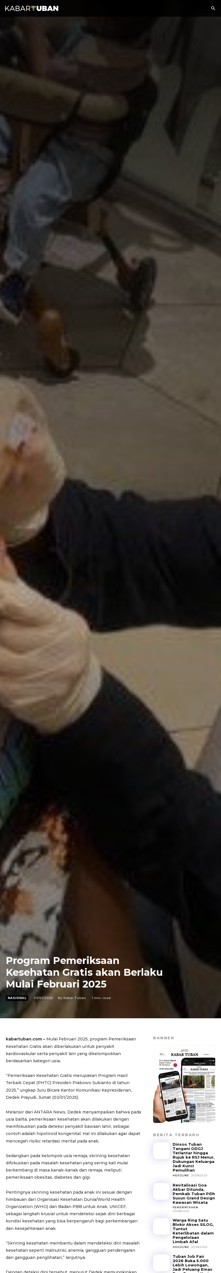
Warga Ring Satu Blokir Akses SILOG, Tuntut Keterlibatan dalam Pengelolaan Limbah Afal (193, 1231)
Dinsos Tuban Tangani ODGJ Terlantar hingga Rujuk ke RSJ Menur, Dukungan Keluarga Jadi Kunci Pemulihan (194, 1157)
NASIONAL (17, 998)
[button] (213, 8)
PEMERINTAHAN (185, 1207)
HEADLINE (181, 1175)
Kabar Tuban (74, 998)
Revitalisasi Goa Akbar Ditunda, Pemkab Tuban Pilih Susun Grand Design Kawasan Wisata (194, 1194)
